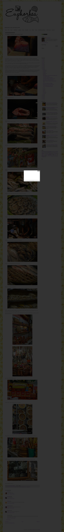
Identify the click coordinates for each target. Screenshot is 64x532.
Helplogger (33, 180)
